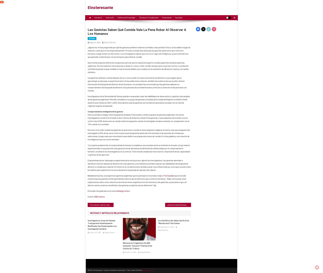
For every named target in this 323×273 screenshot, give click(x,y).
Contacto (98, 18)
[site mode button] (228, 17)
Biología (92, 38)
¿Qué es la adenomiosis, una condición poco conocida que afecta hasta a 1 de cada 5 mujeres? (179, 205)
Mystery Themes (148, 270)
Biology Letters (124, 191)
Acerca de (110, 18)
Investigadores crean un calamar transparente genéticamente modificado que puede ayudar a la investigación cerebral (102, 225)
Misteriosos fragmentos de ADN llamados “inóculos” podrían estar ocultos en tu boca (137, 246)
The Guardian (169, 176)
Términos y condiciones (148, 18)
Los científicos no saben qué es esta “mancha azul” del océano (173, 222)
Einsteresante (100, 7)
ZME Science (99, 197)
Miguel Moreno (110, 43)
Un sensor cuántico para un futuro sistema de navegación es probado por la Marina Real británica (102, 205)
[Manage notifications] (317, 267)
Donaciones (167, 18)
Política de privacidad (126, 18)
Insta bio (178, 18)
